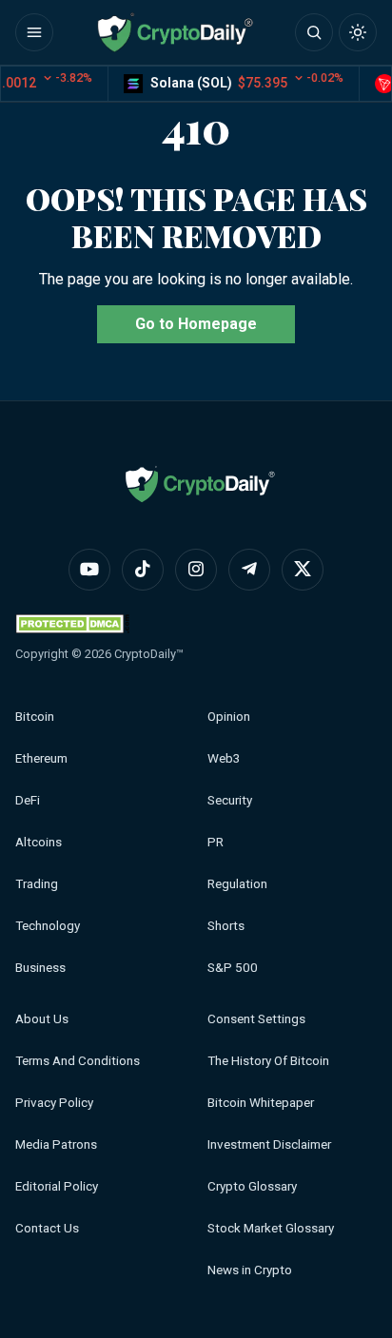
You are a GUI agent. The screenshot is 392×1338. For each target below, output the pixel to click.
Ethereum (41, 758)
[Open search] (314, 32)
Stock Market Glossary (270, 1228)
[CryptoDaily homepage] (175, 32)
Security (229, 800)
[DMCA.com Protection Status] (72, 623)
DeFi (27, 800)
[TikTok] (143, 570)
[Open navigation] (34, 32)
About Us (42, 1019)
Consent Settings (256, 1019)
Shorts (226, 926)
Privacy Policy (54, 1103)
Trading (36, 884)
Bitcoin (34, 716)
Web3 (224, 758)
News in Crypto (249, 1270)
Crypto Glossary (252, 1186)
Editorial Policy (56, 1186)
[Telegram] (249, 570)
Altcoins (38, 842)
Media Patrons (56, 1144)
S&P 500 (232, 967)
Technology (47, 926)
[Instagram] (196, 570)
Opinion (228, 716)
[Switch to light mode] (358, 32)
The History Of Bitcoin (268, 1061)
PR (215, 842)
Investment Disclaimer (269, 1144)
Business (40, 967)
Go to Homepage (196, 324)
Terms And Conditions (77, 1061)
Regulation (237, 884)
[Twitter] (302, 570)
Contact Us (47, 1228)
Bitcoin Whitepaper (260, 1103)
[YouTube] (89, 570)
